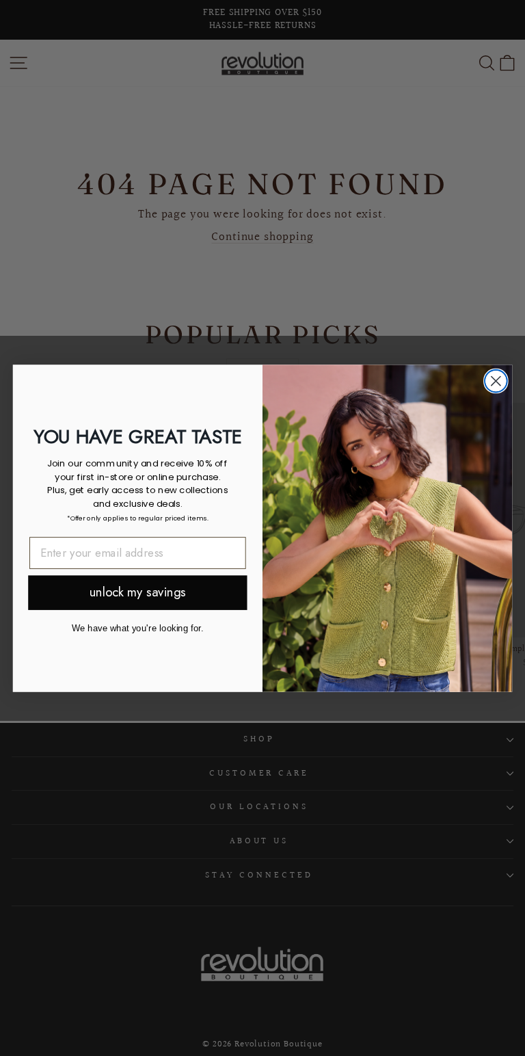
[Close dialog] (496, 380)
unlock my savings (137, 592)
